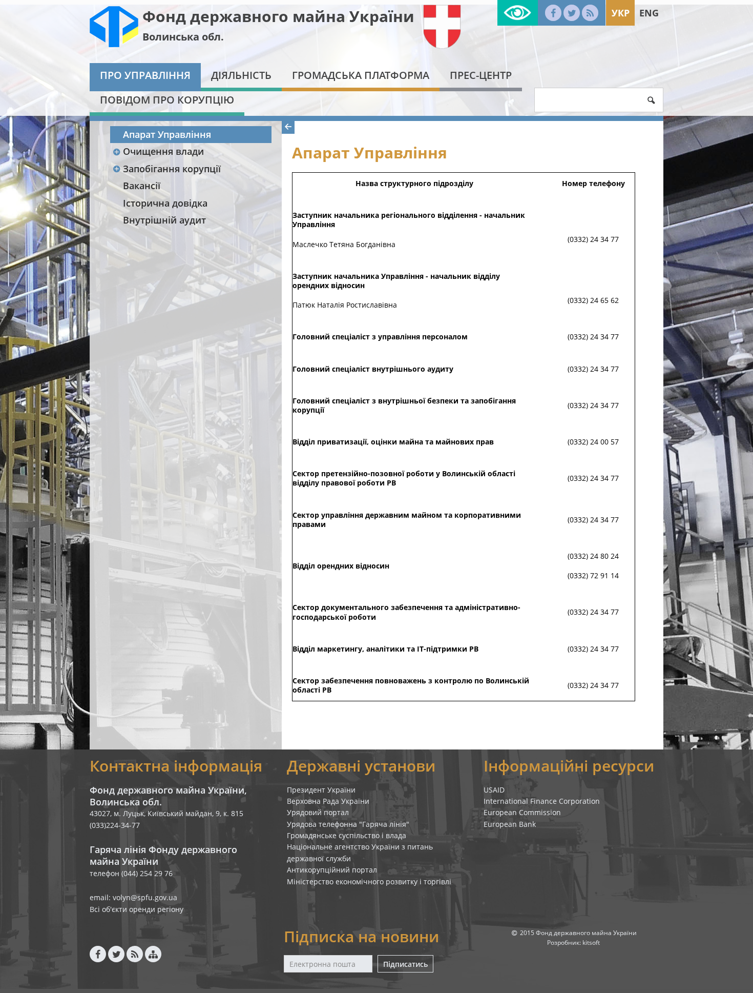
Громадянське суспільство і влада (346, 835)
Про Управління (145, 75)
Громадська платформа (360, 75)
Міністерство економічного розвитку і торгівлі (369, 881)
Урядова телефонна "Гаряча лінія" (348, 824)
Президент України (321, 790)
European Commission (522, 812)
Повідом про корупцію (167, 100)
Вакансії (141, 185)
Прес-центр (481, 75)
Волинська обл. (183, 37)
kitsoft (591, 942)
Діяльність (241, 75)
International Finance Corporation (542, 801)
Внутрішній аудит (164, 220)
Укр (621, 13)
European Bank (510, 824)
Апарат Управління (167, 134)
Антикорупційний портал (332, 870)
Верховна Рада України (328, 801)
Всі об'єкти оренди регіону (136, 909)
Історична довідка (165, 203)
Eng (649, 13)
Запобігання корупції (172, 169)
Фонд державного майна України (278, 16)
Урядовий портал (318, 812)
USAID (494, 790)
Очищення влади (163, 151)
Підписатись (405, 964)
